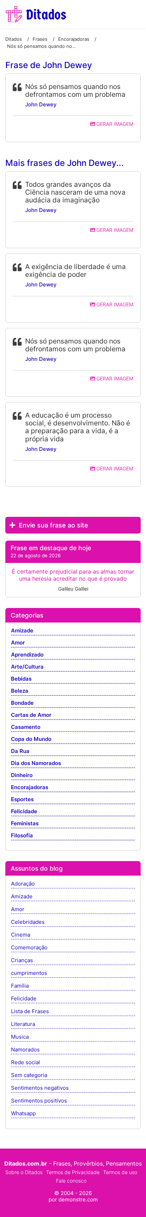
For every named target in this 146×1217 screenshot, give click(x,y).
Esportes (22, 800)
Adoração (23, 884)
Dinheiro (22, 775)
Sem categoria (29, 1075)
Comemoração (29, 948)
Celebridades (28, 922)
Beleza (19, 691)
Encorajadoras (29, 788)
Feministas (25, 824)
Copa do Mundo (31, 739)
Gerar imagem (114, 124)
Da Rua (20, 751)
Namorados (25, 1050)
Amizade (22, 631)
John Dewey (41, 104)
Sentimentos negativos (40, 1088)
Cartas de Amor (31, 715)
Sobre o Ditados (24, 1172)
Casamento (25, 727)
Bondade (22, 703)
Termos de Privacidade (73, 1172)
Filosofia (22, 836)
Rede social (25, 1063)
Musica (20, 1037)
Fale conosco (71, 1181)
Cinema (20, 935)
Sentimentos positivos (39, 1101)
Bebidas (21, 679)
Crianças (22, 961)
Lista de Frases (30, 1012)
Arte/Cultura (27, 667)
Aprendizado (27, 655)
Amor (18, 643)
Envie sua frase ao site (52, 525)
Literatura (23, 1024)
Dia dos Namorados (36, 763)
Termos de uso (120, 1172)
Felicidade (24, 812)
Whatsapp (23, 1114)
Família (20, 986)
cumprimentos (29, 973)
